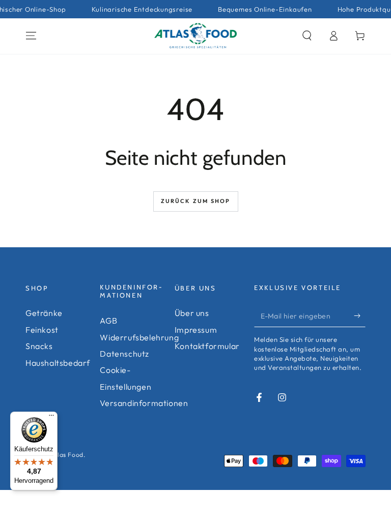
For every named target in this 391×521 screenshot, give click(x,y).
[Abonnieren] (360, 315)
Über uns (192, 313)
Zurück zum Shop (196, 201)
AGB (108, 320)
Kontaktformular (207, 346)
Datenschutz (124, 354)
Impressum (196, 330)
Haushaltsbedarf (57, 363)
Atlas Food (67, 454)
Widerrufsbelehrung (139, 337)
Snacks (39, 346)
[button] (307, 35)
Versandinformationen (144, 403)
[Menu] (31, 35)
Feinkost (42, 330)
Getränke (44, 313)
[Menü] (51, 418)
